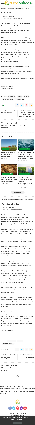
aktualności (12, 96)
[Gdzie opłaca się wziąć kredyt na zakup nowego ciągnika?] (9, 145)
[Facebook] (17, 105)
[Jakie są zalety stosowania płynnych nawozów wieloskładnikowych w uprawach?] (26, 169)
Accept (17, 423)
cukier (20, 96)
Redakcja (11, 16)
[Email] (31, 105)
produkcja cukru (20, 99)
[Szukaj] (32, 3)
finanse (27, 96)
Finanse (21, 18)
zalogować (12, 125)
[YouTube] (25, 408)
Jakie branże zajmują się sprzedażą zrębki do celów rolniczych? (9, 179)
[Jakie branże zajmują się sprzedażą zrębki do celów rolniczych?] (9, 169)
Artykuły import (6, 18)
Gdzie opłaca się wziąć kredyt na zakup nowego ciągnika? (8, 154)
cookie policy (20, 419)
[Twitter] (22, 105)
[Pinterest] (26, 105)
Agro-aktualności (14, 18)
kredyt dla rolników (8, 343)
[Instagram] (21, 408)
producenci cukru (8, 99)
